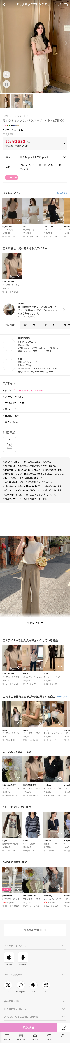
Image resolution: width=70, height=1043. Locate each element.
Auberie (47, 840)
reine (25, 674)
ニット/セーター (20, 115)
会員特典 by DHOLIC (35, 930)
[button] (64, 43)
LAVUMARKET (9, 282)
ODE (25, 226)
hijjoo (4, 840)
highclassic (7, 226)
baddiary (48, 896)
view (63, 310)
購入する (28, 1028)
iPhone (9, 964)
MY (63, 1039)
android (22, 964)
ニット (6, 115)
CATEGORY (7, 1039)
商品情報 (10, 325)
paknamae (7, 896)
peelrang (48, 785)
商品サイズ (29, 325)
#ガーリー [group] (12, 177)
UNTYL (26, 840)
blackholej (48, 226)
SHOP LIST (21, 1039)
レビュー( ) (49, 325)
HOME (35, 1039)
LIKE (49, 1039)
